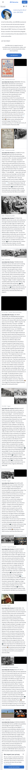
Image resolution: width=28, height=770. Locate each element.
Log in (24, 2)
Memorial (2, 6)
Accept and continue (14, 767)
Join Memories (14, 55)
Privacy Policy (7, 764)
